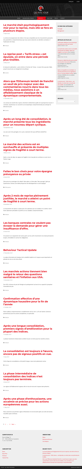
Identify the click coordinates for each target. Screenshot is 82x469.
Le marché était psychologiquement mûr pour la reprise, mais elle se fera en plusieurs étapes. (28, 28)
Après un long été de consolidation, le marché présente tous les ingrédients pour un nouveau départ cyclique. (27, 121)
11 (10, 424)
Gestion (7, 73)
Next (14, 424)
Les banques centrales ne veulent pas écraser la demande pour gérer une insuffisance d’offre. (27, 225)
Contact (62, 18)
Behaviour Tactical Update (20, 250)
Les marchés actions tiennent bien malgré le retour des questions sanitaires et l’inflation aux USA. (25, 274)
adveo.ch (79, 467)
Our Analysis (46, 441)
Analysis (40, 18)
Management (61, 31)
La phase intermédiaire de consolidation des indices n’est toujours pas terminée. (22, 376)
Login (78, 1)
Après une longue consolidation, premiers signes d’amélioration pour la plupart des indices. (27, 328)
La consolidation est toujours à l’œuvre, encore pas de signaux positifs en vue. (28, 352)
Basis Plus (4, 453)
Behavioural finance (28, 18)
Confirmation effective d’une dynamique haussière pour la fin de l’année (25, 301)
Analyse (7, 45)
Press (56, 18)
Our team (49, 18)
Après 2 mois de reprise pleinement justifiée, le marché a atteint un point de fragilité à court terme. (26, 198)
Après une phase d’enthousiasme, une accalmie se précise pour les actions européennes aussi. (27, 401)
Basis (3, 451)
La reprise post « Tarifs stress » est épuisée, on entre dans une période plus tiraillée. (25, 57)
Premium (4, 455)
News (18, 18)
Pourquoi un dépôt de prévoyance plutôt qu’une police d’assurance (67, 61)
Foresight (60, 29)
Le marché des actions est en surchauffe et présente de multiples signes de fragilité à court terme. (26, 147)
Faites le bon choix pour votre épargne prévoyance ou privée (27, 173)
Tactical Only (5, 458)
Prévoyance (8, 187)
